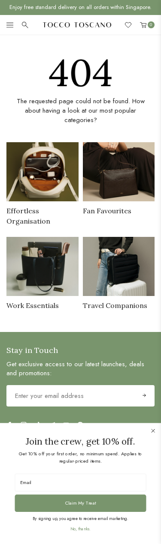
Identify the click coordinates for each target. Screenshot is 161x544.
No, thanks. (80, 529)
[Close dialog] (153, 431)
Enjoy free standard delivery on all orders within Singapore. (80, 7)
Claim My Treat (80, 502)
